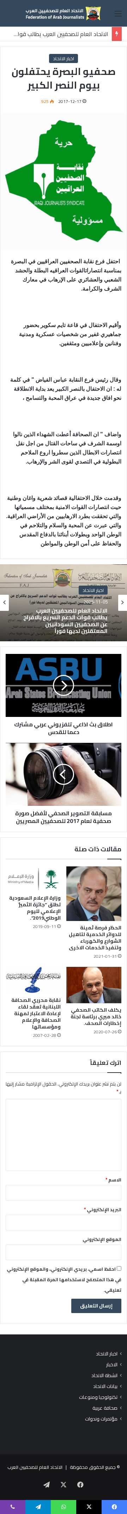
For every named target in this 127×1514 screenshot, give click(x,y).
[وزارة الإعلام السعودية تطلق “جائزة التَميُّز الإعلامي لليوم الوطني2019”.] (33, 878)
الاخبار (111, 1364)
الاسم (113, 1179)
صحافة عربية (104, 1408)
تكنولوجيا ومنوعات (98, 1397)
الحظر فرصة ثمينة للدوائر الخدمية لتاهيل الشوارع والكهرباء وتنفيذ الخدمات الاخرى (95, 937)
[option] (63, 602)
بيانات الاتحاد (105, 1386)
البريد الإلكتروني (102, 1209)
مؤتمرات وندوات (101, 1419)
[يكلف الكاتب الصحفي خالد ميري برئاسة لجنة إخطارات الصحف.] (93, 985)
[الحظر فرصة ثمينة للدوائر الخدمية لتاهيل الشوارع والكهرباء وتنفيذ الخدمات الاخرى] (93, 893)
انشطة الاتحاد (104, 1375)
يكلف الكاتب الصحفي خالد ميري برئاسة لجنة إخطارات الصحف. (96, 1016)
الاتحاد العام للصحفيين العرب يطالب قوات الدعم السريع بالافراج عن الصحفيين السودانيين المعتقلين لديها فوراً (65, 620)
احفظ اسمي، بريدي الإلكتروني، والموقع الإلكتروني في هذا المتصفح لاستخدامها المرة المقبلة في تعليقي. (64, 1279)
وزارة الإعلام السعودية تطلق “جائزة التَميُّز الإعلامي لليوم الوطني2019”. (35, 907)
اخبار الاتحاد (63, 58)
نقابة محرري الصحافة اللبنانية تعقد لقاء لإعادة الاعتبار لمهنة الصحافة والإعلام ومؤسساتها (36, 1013)
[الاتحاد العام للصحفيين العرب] (63, 13)
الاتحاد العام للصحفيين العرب (34, 1467)
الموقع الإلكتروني (102, 1239)
